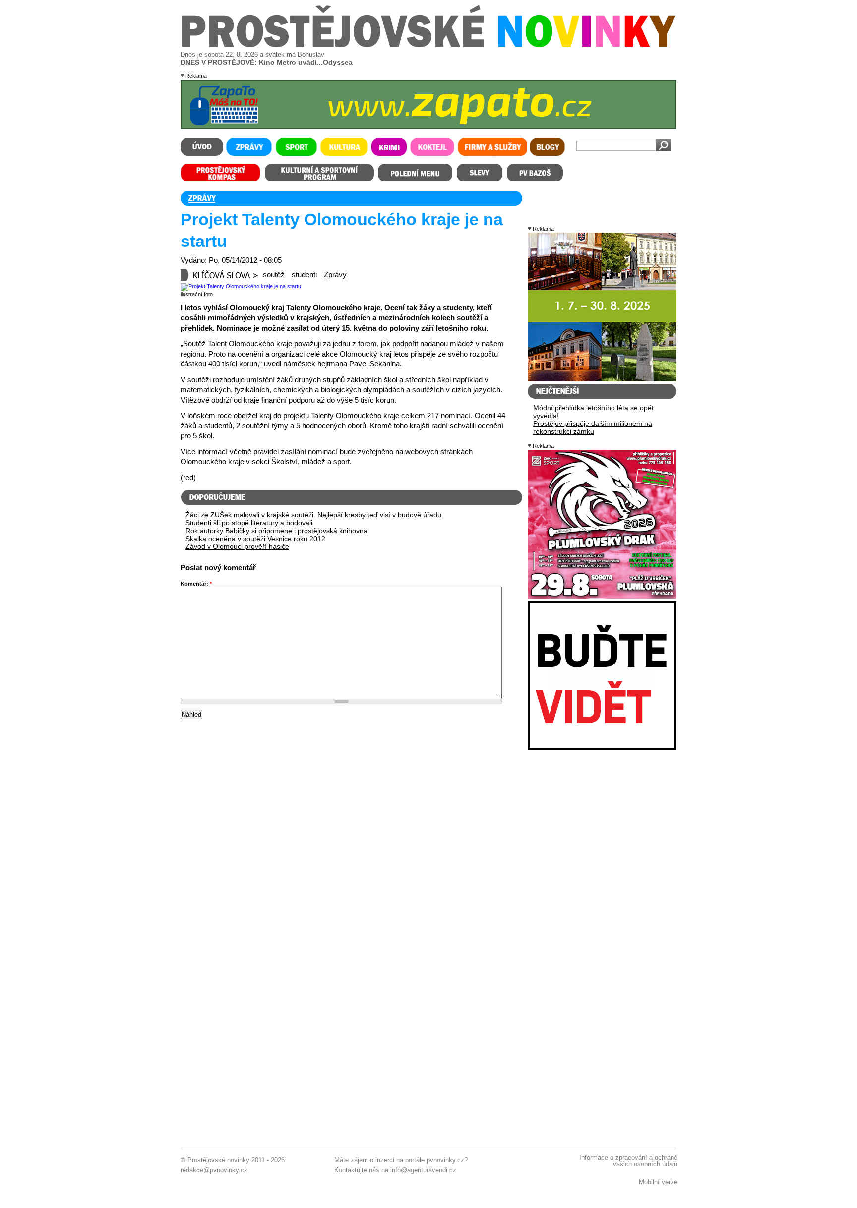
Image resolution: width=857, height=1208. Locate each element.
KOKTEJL (432, 149)
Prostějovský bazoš (534, 172)
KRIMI (389, 149)
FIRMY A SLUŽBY (492, 149)
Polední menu (415, 172)
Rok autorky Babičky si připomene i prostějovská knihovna (276, 531)
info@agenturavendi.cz (423, 1170)
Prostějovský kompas (221, 172)
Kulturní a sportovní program (318, 172)
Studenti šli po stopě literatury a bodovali (248, 523)
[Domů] (429, 45)
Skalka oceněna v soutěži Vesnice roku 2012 (255, 539)
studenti (304, 275)
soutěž (274, 275)
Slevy (479, 172)
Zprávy (335, 275)
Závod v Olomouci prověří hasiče (237, 546)
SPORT (296, 149)
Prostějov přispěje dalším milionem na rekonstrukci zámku (592, 427)
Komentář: (196, 584)
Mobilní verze (658, 1182)
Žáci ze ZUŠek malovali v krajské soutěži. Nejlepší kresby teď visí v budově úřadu (313, 515)
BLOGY (547, 149)
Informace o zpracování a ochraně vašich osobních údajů (628, 1161)
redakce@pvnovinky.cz (214, 1170)
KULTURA (344, 149)
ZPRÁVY (249, 149)
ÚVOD (202, 149)
